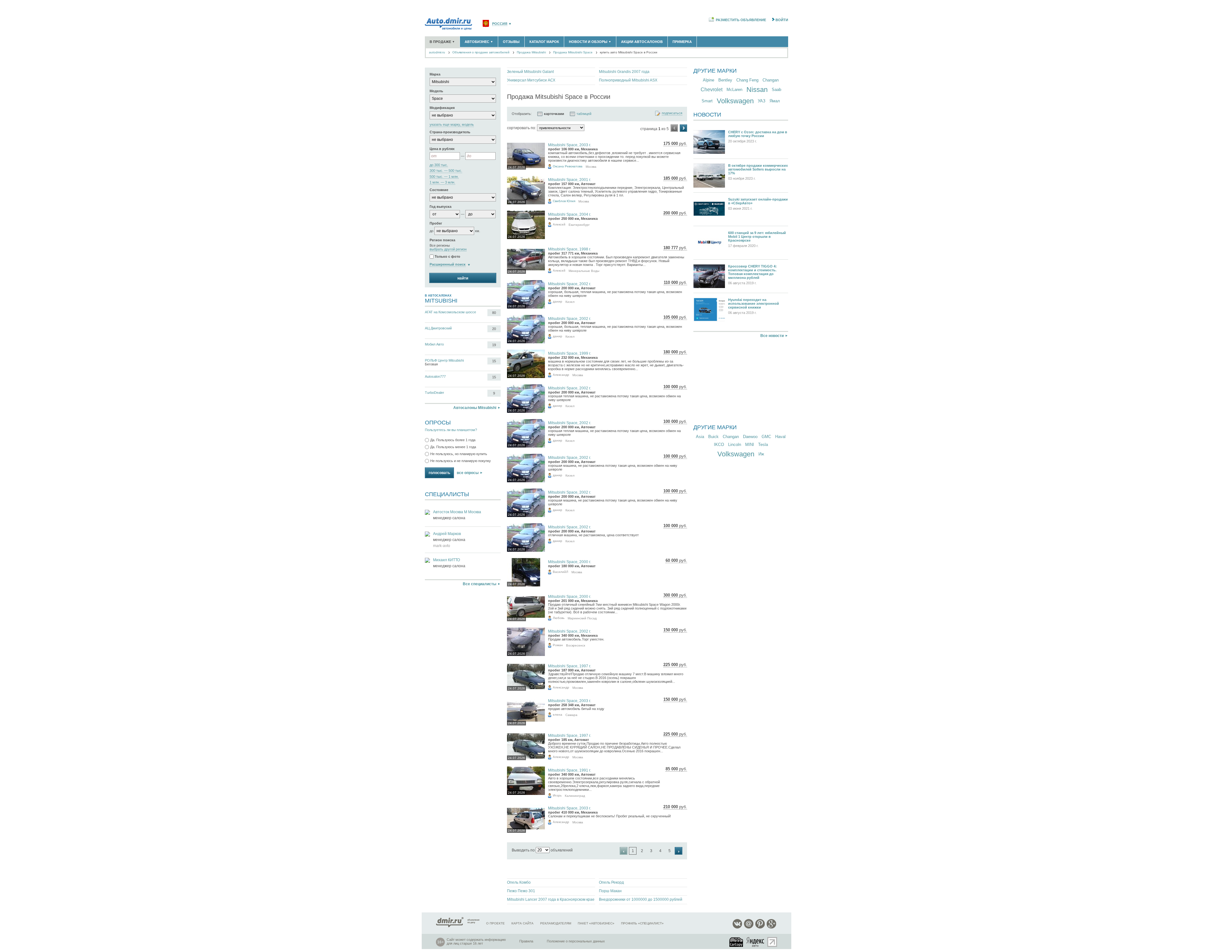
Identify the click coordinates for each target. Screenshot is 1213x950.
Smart (707, 101)
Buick (713, 436)
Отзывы (511, 42)
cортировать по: (521, 128)
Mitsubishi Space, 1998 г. (569, 249)
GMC (766, 436)
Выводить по (523, 850)
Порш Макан (610, 891)
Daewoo (750, 436)
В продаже (442, 42)
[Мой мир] (748, 927)
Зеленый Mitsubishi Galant (530, 71)
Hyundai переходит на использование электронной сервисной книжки (753, 303)
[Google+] (771, 927)
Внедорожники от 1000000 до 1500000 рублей (640, 899)
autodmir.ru (437, 52)
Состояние (439, 190)
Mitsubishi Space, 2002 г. (569, 284)
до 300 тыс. (439, 165)
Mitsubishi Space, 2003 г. (569, 145)
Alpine (708, 80)
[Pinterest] (760, 927)
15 (494, 361)
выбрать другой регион (448, 249)
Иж (761, 454)
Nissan (757, 89)
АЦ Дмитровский (438, 328)
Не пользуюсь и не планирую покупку (460, 461)
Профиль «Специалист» (642, 923)
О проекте (495, 923)
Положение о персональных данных (576, 941)
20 (494, 329)
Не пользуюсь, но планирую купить (458, 454)
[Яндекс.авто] (755, 942)
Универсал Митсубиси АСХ (531, 80)
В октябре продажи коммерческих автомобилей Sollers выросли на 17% (758, 169)
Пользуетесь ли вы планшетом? (451, 430)
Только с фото (447, 257)
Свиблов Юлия (564, 201)
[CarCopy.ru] (736, 942)
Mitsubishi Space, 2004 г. (569, 214)
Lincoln (734, 444)
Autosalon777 (435, 376)
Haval (780, 436)
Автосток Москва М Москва (457, 512)
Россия (499, 24)
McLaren (734, 89)
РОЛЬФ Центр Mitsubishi (444, 360)
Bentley (725, 80)
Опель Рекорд (611, 882)
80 (494, 313)
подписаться (672, 113)
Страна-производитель (450, 132)
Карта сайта (522, 923)
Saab (776, 89)
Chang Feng (747, 80)
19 (494, 345)
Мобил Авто (434, 344)
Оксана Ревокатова (567, 166)
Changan (771, 80)
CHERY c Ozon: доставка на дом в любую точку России (757, 134)
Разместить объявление (741, 20)
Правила (526, 941)
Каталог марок (544, 42)
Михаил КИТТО (446, 560)
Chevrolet (711, 89)
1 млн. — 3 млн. (442, 182)
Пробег (436, 223)
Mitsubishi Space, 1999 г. (569, 353)
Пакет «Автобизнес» (596, 923)
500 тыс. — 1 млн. (444, 176)
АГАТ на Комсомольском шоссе (450, 312)
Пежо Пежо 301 (521, 891)
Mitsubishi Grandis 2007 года (624, 71)
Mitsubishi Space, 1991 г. (569, 770)
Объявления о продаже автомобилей (481, 52)
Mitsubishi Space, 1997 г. (569, 666)
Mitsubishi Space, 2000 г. (569, 562)
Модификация (442, 108)
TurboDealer (434, 392)
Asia (700, 436)
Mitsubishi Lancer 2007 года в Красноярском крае (550, 899)
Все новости (772, 336)
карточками (554, 114)
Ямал (774, 101)
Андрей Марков (447, 534)
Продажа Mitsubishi (531, 52)
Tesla (763, 444)
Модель (436, 91)
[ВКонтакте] (737, 927)
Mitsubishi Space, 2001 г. (569, 179)
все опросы (468, 473)
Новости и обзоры (590, 42)
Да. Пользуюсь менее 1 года (453, 447)
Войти (781, 20)
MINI (749, 444)
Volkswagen (735, 101)
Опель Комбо (519, 882)
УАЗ (761, 101)
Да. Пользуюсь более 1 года (452, 440)
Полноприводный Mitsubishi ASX (628, 80)
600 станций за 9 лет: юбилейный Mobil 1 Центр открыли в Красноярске (757, 236)
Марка (435, 74)
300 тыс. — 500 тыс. (446, 170)
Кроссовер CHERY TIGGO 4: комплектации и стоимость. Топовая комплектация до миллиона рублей (752, 272)
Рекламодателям (555, 923)
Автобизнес (479, 42)
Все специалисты (479, 584)
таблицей (583, 114)
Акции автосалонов (642, 42)
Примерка (682, 42)
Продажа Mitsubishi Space (573, 52)
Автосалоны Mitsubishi (474, 408)
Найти (462, 278)
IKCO (719, 444)
